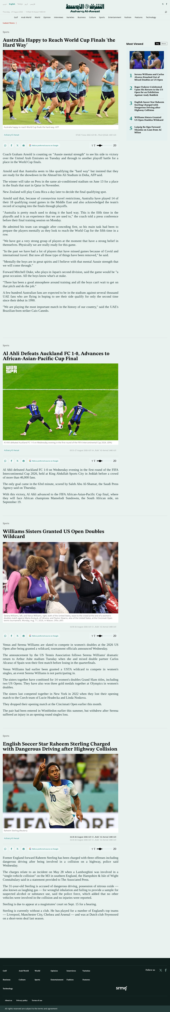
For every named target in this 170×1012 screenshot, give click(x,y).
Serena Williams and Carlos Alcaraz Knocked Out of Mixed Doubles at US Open (149, 77)
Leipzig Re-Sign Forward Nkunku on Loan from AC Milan (148, 130)
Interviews (58, 17)
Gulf (16, 17)
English (12, 4)
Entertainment (114, 17)
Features (139, 17)
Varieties (70, 17)
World (37, 17)
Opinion (47, 17)
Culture (92, 17)
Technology (151, 17)
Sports (102, 17)
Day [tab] (157, 44)
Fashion (127, 17)
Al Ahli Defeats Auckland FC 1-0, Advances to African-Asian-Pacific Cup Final (56, 356)
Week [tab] (164, 44)
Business (82, 17)
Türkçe (20, 4)
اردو (26, 4)
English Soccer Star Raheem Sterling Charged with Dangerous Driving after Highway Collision (60, 747)
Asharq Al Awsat (11, 134)
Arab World (26, 17)
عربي (5, 4)
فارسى (32, 4)
